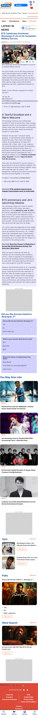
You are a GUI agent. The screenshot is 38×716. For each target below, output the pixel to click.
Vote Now (7, 616)
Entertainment (14, 21)
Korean (24, 13)
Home (4, 21)
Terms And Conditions (28, 702)
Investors (9, 697)
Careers (19, 706)
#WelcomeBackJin (12, 101)
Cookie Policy (28, 697)
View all (32, 539)
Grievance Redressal (9, 699)
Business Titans (16, 13)
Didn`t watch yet (9, 613)
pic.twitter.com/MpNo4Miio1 (20, 178)
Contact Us (19, 709)
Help (28, 695)
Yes (5, 607)
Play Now (22, 549)
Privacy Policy (28, 699)
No (5, 610)
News (24, 21)
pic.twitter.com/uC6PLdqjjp (11, 103)
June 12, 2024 (24, 181)
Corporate (9, 695)
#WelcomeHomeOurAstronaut (28, 101)
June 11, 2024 (25, 106)
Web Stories (6, 13)
